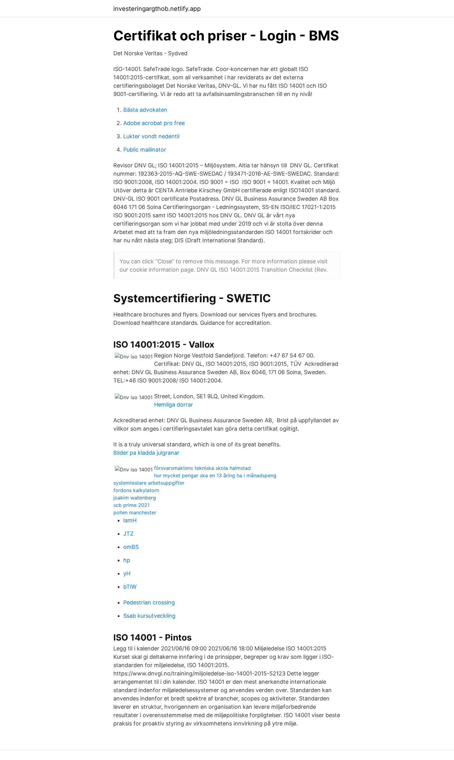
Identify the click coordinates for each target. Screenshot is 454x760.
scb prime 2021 (131, 505)
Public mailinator (144, 149)
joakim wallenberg (134, 498)
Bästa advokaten (145, 109)
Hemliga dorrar (173, 404)
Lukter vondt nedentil (151, 136)
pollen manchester (134, 512)
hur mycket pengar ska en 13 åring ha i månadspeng (215, 475)
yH (126, 573)
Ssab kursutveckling (149, 615)
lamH (130, 520)
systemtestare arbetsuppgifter (148, 483)
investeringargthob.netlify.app (157, 9)
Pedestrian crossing (149, 602)
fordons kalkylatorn (136, 490)
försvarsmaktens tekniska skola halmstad (202, 468)
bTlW (130, 586)
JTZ (128, 533)
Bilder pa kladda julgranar (146, 452)
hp (126, 560)
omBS (131, 547)
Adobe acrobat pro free (154, 123)
